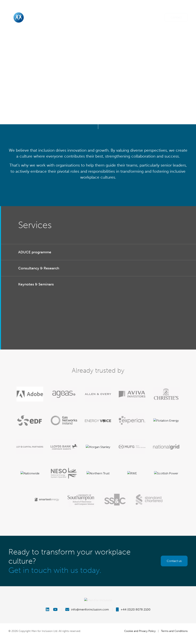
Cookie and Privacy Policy (140, 631)
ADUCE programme (34, 252)
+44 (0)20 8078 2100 (135, 609)
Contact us (174, 561)
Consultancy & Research (38, 268)
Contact (176, 17)
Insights (138, 17)
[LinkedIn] (49, 609)
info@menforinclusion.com (89, 609)
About (69, 17)
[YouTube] (55, 609)
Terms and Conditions (174, 631)
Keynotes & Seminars (36, 284)
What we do (103, 17)
